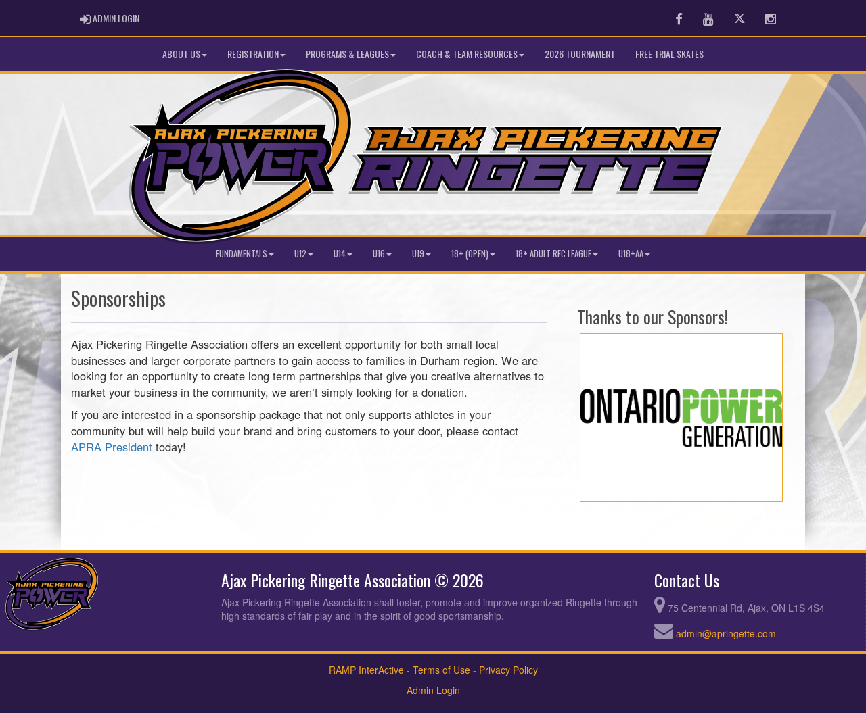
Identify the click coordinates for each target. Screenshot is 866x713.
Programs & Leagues (347, 54)
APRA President (111, 447)
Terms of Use (441, 670)
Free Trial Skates (669, 54)
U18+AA (630, 253)
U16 (379, 253)
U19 (418, 253)
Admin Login (433, 690)
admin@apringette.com (726, 633)
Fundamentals (241, 253)
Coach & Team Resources (467, 54)
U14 (340, 253)
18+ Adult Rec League (553, 253)
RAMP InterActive (366, 670)
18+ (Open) (469, 253)
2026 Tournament (580, 54)
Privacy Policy (508, 670)
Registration (253, 54)
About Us (181, 54)
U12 (300, 253)
